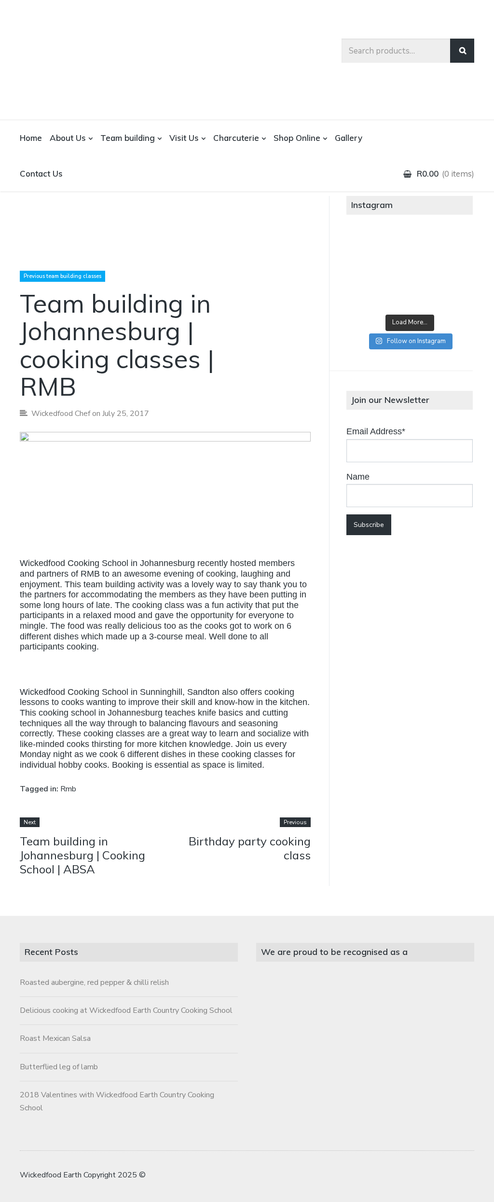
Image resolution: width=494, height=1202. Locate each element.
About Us (68, 138)
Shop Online (297, 138)
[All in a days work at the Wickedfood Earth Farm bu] (367, 270)
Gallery (348, 138)
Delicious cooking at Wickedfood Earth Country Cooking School (126, 1010)
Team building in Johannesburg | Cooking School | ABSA (82, 855)
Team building (127, 138)
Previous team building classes (62, 276)
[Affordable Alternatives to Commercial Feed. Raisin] (409, 270)
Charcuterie (236, 138)
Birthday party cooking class (250, 848)
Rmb (68, 789)
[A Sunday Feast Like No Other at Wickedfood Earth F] (452, 294)
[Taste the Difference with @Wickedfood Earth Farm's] (367, 294)
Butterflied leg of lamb (59, 1067)
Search (462, 51)
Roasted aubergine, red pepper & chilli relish (94, 982)
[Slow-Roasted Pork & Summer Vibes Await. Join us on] (409, 246)
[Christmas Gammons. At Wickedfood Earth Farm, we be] (452, 270)
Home (31, 138)
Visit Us (184, 138)
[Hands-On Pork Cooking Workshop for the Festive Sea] (452, 246)
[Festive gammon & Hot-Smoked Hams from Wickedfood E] (409, 294)
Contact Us (41, 173)
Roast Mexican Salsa (55, 1038)
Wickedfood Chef (60, 413)
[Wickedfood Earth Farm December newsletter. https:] (367, 246)
